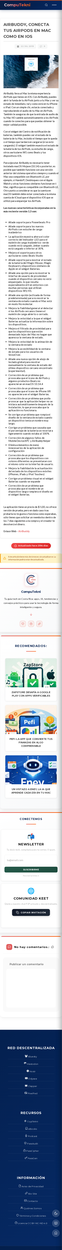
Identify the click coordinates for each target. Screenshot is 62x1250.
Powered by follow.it (31, 876)
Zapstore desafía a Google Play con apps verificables (31, 694)
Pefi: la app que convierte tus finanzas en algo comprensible (31, 742)
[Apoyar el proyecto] (23, 624)
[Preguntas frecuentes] (31, 624)
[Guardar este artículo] (56, 1233)
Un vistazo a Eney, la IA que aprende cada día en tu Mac (31, 791)
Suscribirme (31, 869)
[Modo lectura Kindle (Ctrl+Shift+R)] (56, 1223)
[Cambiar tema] (56, 1213)
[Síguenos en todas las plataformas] (39, 624)
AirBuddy (24, 531)
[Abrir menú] (54, 5)
